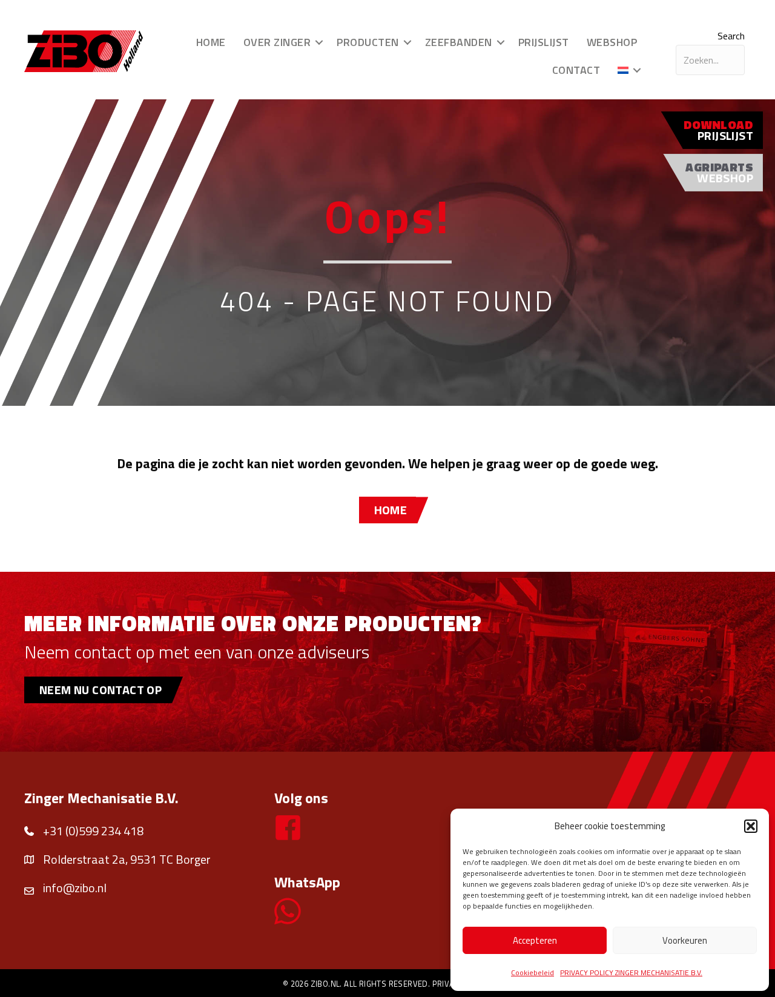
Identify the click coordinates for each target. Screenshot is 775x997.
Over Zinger (277, 42)
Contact (576, 70)
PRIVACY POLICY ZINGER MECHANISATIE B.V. (631, 972)
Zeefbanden (458, 42)
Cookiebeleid (532, 972)
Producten (368, 42)
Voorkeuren (684, 940)
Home (211, 42)
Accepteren (535, 940)
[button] (751, 826)
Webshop (612, 42)
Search (731, 35)
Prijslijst (543, 42)
